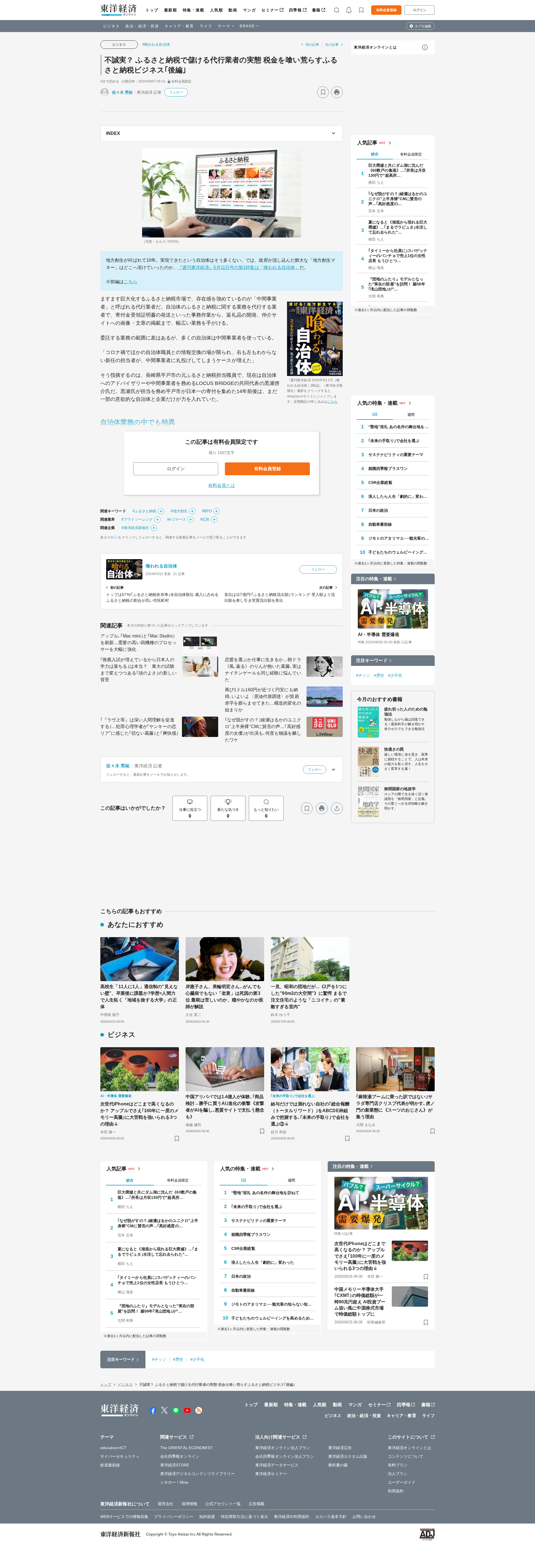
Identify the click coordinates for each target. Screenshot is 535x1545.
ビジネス (111, 26)
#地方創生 (179, 511)
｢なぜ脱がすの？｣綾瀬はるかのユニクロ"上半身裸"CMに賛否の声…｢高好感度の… (397, 198)
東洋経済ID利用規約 (291, 1516)
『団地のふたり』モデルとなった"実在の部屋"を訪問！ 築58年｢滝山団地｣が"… (396, 284)
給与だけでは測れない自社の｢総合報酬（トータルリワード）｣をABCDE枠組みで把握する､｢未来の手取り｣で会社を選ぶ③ (310, 1114)
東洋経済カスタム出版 (348, 1456)
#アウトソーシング (137, 519)
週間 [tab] (411, 415)
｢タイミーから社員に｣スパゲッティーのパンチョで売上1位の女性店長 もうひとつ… (397, 255)
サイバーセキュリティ (120, 1456)
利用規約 (395, 1491)
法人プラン (398, 1473)
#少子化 (395, 675)
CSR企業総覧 (380, 482)
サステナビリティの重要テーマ (395, 454)
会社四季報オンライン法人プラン (284, 1456)
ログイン (419, 10)
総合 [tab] (374, 154)
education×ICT (113, 1447)
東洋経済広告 (340, 1447)
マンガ (249, 10)
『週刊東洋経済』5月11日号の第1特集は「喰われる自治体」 (239, 267)
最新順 (170, 10)
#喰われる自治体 (156, 44)
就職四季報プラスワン (388, 468)
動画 (232, 10)
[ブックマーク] (323, 92)
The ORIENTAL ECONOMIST (186, 1447)
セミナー (270, 10)
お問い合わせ (364, 1516)
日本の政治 (378, 510)
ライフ (206, 26)
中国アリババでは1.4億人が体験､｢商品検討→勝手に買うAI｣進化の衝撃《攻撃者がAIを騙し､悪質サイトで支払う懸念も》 (225, 1106)
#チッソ (363, 675)
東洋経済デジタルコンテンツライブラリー (197, 1473)
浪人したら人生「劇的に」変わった (398, 496)
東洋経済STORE (174, 1465)
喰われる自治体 (161, 566)
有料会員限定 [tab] (411, 154)
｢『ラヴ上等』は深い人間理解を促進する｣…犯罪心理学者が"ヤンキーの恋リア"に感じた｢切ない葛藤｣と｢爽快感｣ (139, 726)
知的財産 (207, 1516)
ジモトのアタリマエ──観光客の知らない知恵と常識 (398, 538)
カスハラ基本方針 (331, 1516)
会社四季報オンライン (180, 1456)
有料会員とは (221, 485)
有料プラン (398, 1465)
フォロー (176, 92)
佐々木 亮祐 (122, 92)
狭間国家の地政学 (400, 789)
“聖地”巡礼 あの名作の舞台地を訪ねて (398, 427)
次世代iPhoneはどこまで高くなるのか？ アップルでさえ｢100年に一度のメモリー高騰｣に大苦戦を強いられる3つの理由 (139, 1114)
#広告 (205, 519)
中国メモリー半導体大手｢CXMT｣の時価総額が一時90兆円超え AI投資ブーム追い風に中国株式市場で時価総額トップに (359, 1302)
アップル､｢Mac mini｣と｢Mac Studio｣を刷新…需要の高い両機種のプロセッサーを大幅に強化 (138, 643)
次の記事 (332, 45)
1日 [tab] (375, 414)
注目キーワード (372, 660)
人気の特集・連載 (377, 403)
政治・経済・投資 (142, 26)
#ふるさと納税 (145, 511)
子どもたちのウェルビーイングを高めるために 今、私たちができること (398, 552)
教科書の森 (338, 1465)
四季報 (295, 10)
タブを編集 (423, 26)
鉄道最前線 (110, 1465)
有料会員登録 (386, 10)
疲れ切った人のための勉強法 (405, 711)
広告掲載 (256, 1504)
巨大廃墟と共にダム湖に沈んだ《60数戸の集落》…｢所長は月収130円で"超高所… (397, 170)
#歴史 (379, 675)
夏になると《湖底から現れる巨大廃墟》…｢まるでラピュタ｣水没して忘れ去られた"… (397, 227)
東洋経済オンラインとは (375, 47)
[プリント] (337, 92)
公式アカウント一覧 (223, 1504)
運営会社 (165, 1504)
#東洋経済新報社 (135, 528)
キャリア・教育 (179, 26)
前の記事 (312, 45)
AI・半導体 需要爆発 (378, 634)
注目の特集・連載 (374, 578)
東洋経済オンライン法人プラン (282, 1447)
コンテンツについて (405, 1456)
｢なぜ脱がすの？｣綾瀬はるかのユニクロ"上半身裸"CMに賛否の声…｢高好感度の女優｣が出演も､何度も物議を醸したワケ (263, 729)
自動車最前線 (380, 524)
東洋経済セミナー (271, 1473)
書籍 (316, 10)
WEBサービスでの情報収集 (124, 1516)
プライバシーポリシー (173, 1516)
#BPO (207, 511)
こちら (130, 281)
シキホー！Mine (174, 1482)
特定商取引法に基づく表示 (244, 1516)
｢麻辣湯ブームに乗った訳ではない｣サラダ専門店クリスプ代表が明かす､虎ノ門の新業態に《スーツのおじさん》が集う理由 (395, 1106)
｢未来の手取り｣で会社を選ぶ (393, 440)
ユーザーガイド (401, 1482)
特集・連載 (194, 10)
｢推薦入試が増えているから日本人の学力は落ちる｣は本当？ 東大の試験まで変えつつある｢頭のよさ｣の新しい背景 (138, 669)
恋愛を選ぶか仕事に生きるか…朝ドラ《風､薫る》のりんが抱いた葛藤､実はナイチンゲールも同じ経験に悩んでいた (263, 669)
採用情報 (189, 1504)
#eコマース (176, 519)
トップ (152, 10)
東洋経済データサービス (276, 1465)
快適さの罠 (394, 749)
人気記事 (367, 142)
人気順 (216, 10)
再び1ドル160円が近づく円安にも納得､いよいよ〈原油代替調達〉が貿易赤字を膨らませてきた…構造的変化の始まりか (263, 699)
